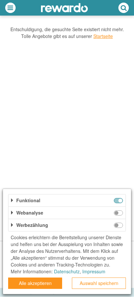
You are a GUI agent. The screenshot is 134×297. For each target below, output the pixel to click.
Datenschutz (67, 271)
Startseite (103, 36)
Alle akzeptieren (35, 283)
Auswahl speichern (99, 283)
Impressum (93, 271)
